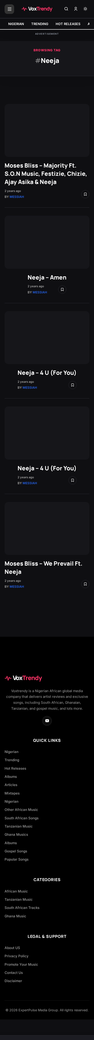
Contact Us (14, 972)
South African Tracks (22, 907)
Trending (12, 760)
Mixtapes (12, 793)
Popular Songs (17, 859)
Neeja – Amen (47, 277)
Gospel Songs (16, 851)
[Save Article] (85, 194)
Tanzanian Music (19, 826)
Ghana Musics (16, 834)
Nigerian (11, 752)
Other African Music (21, 809)
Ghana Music (15, 916)
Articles (11, 785)
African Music (16, 891)
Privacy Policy (17, 956)
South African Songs (22, 818)
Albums (11, 776)
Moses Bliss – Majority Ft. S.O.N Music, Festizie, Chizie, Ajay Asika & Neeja (46, 173)
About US (12, 948)
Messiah (17, 197)
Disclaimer (13, 981)
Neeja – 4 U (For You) (47, 373)
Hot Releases (15, 768)
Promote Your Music (21, 964)
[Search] (66, 9)
